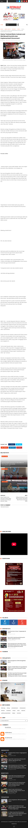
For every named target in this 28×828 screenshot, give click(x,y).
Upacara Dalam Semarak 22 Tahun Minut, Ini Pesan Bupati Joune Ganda (13, 463)
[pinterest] (24, 1)
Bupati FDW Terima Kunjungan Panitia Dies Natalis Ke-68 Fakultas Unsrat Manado (16, 777)
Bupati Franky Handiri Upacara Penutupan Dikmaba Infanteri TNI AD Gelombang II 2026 (16, 791)
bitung (8, 708)
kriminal (3, 710)
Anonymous (8, 727)
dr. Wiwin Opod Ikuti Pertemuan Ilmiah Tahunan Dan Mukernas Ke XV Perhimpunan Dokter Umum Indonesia (17, 674)
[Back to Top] (14, 826)
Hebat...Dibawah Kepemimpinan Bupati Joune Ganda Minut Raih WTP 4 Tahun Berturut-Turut (13, 488)
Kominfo (14, 29)
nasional (23, 710)
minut (18, 29)
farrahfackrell (8, 737)
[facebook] (17, 1)
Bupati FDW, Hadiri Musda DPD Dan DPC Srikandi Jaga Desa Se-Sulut (16, 638)
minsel (14, 710)
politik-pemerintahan (5, 713)
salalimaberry (8, 732)
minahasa (8, 710)
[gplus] (26, 1)
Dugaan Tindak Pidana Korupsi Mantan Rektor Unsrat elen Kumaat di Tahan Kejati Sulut (17, 668)
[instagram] (22, 1)
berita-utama (7, 29)
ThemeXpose (14, 823)
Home (2, 24)
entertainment (15, 708)
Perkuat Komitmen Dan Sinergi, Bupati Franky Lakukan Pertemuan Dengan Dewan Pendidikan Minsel (16, 784)
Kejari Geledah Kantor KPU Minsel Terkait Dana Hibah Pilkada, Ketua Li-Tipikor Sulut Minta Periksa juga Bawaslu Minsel (17, 645)
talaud (13, 713)
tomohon (19, 713)
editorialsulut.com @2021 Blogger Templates (11, 821)
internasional (22, 708)
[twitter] (19, 1)
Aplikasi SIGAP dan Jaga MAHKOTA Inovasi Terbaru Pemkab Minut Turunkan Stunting (12, 476)
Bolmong (3, 708)
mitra (18, 710)
